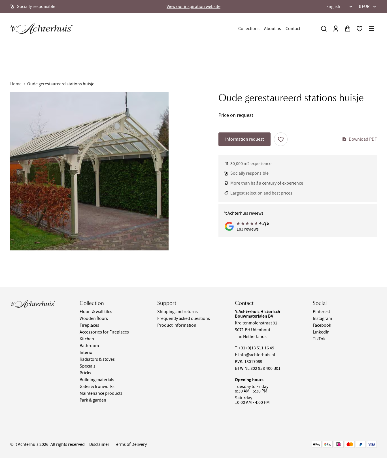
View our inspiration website (193, 6)
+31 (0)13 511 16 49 (256, 348)
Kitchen (87, 339)
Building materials (97, 380)
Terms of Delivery (130, 444)
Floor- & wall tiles (96, 312)
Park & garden (93, 400)
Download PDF (363, 139)
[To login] (335, 28)
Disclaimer (99, 444)
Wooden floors (94, 318)
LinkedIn (321, 332)
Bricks (85, 373)
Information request (244, 139)
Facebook (322, 325)
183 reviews (248, 229)
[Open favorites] (359, 28)
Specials (87, 366)
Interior (87, 352)
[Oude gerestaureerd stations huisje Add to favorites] (281, 139)
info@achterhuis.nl (256, 355)
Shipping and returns (177, 312)
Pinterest (321, 312)
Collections (249, 28)
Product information (176, 325)
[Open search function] (323, 28)
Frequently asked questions (183, 318)
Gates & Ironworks (97, 386)
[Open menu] (371, 28)
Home (16, 84)
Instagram (322, 318)
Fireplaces (89, 325)
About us (272, 28)
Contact (293, 28)
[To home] (41, 29)
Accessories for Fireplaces (104, 332)
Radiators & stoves (97, 359)
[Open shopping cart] (347, 28)
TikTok (319, 339)
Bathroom (89, 346)
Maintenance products (101, 393)
